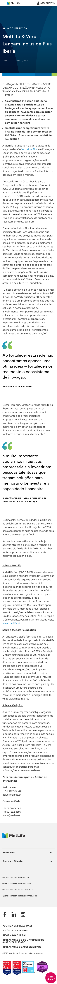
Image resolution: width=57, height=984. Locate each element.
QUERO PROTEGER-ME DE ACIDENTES (17, 890)
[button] (4, 3)
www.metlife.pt (11, 623)
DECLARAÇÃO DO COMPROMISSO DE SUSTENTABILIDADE (23, 941)
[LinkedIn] (14, 915)
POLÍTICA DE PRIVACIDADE (17, 926)
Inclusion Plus (29, 149)
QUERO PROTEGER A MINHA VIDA (15, 877)
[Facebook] (4, 915)
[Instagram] (23, 915)
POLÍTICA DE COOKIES (15, 931)
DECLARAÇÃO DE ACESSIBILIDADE (21, 947)
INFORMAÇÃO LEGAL (14, 935)
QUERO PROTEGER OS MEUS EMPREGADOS (19, 896)
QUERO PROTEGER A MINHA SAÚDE (16, 883)
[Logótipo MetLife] (13, 837)
